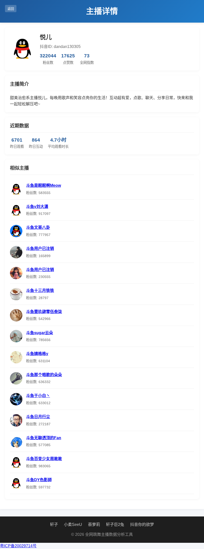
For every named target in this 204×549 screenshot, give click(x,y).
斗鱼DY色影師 (39, 480)
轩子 (54, 524)
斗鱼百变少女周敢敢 (44, 459)
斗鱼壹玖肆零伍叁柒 (44, 312)
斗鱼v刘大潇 (37, 206)
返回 (10, 9)
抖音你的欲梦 (142, 524)
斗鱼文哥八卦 (38, 227)
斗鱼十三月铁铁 (40, 290)
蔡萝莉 (94, 524)
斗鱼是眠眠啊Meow (43, 185)
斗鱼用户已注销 (40, 248)
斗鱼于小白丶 (38, 395)
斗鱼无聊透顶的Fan (43, 438)
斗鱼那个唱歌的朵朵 (44, 375)
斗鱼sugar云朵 (39, 333)
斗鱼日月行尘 (38, 417)
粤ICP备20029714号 (18, 546)
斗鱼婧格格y (37, 354)
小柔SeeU (73, 524)
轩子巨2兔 (115, 524)
